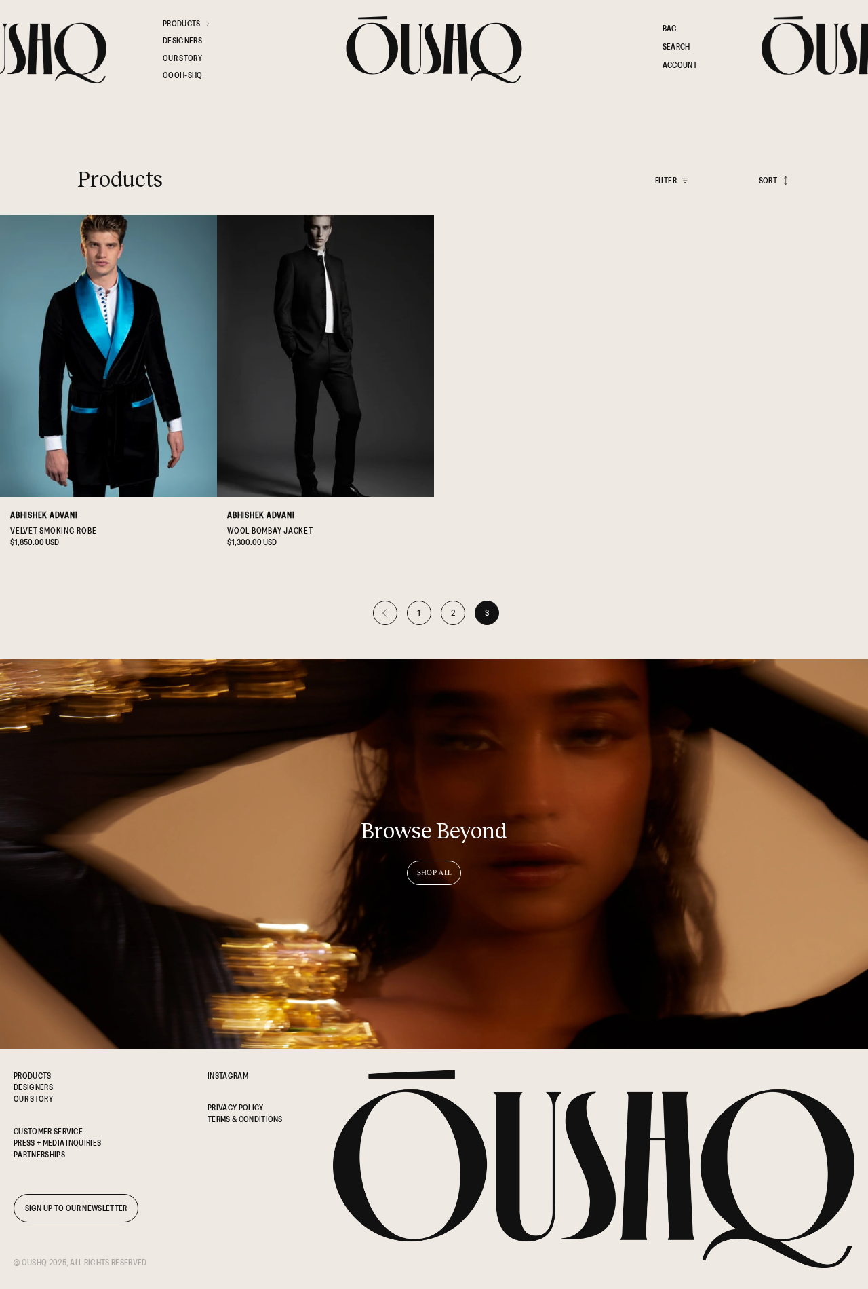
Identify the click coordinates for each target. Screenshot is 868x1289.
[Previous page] (385, 613)
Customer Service (48, 1131)
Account (680, 67)
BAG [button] (670, 28)
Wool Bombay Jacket (270, 530)
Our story (33, 1098)
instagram (228, 1075)
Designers (33, 1087)
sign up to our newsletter (76, 1207)
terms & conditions (245, 1119)
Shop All (434, 872)
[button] (193, 26)
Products (33, 1075)
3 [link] (487, 612)
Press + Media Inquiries (57, 1142)
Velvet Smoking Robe (53, 530)
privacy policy (235, 1107)
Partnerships (39, 1154)
